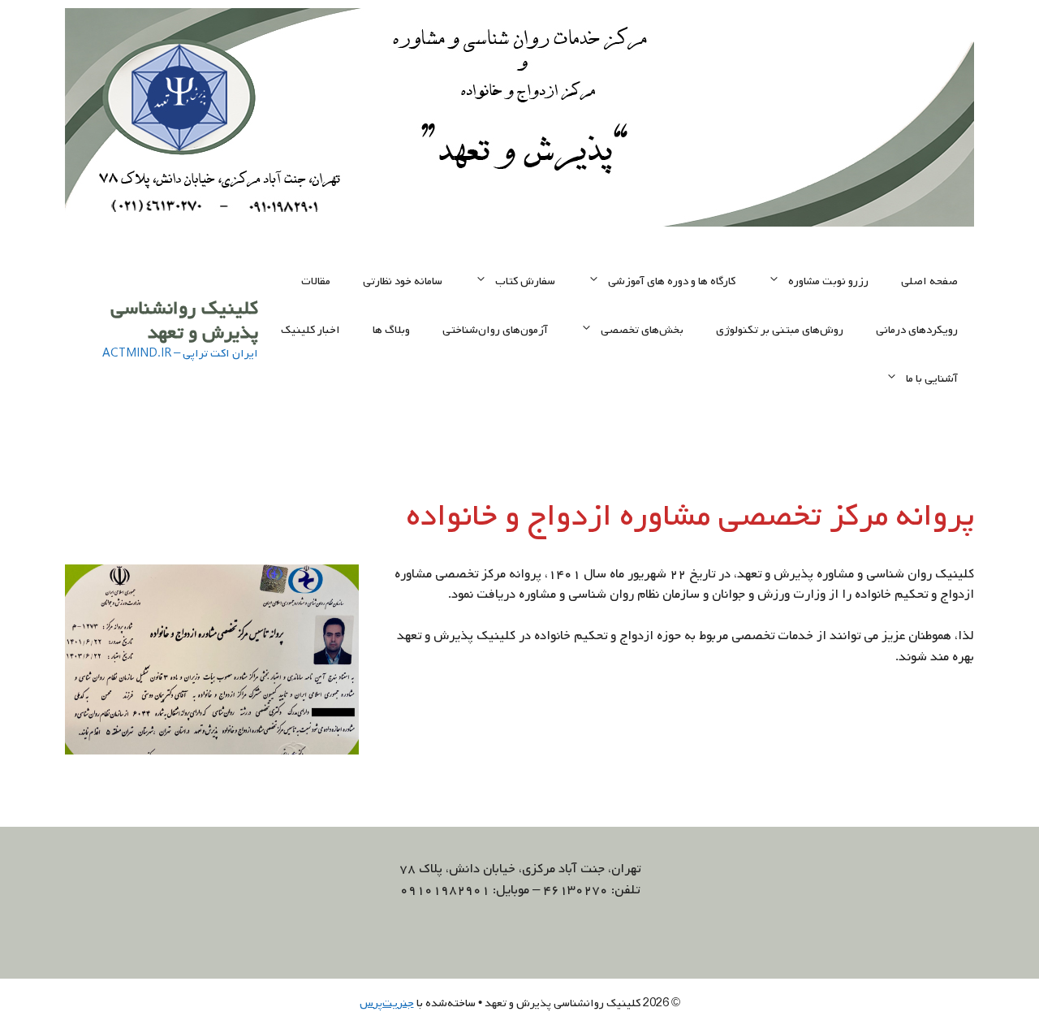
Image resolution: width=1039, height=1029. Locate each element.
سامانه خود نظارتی (402, 281)
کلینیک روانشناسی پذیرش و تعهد (184, 320)
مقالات (315, 281)
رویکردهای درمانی (917, 330)
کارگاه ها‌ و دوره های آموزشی (671, 281)
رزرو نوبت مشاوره (828, 281)
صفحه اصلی (929, 281)
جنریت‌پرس (387, 1003)
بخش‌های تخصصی (642, 330)
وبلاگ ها (391, 330)
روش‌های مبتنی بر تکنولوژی (779, 330)
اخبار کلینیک (310, 330)
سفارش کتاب (525, 281)
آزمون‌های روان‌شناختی (495, 330)
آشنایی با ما (932, 379)
